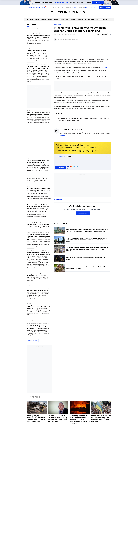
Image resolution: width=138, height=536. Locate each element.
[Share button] (110, 34)
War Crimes (91, 19)
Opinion (62, 19)
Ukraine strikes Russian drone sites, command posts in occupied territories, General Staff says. (38, 162)
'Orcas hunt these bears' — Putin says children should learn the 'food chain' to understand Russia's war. (38, 114)
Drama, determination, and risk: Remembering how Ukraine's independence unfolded (101, 419)
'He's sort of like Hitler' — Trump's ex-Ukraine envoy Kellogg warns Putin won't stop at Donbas (57, 419)
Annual (69, 156)
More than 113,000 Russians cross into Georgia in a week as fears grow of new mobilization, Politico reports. (38, 288)
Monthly (60, 156)
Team (59, 7)
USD (107, 156)
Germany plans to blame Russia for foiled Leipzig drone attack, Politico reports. (38, 52)
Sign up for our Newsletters (36, 7)
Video (67, 19)
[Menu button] (27, 19)
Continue (61, 167)
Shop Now (98, 2)
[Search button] (110, 20)
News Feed (57, 24)
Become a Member (105, 7)
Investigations (82, 19)
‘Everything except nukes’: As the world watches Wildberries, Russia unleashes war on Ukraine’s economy (80, 420)
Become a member (83, 213)
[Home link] (69, 12)
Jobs (63, 7)
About (54, 7)
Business (43, 19)
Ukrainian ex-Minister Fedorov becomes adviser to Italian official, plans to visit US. (38, 326)
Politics (37, 19)
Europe (56, 19)
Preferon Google (102, 34)
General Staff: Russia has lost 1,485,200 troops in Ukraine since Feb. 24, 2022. (38, 224)
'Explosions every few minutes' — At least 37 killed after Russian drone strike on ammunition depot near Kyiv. (39, 68)
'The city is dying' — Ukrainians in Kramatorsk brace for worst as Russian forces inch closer (36, 419)
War (31, 19)
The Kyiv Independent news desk (68, 39)
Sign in (88, 217)
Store (75, 7)
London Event (81, 7)
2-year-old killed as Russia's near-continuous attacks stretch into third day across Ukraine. (38, 35)
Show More (32, 340)
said (106, 67)
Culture (73, 19)
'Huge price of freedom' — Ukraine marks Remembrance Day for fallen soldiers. (38, 206)
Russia (50, 19)
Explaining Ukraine (101, 19)
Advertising (68, 7)
